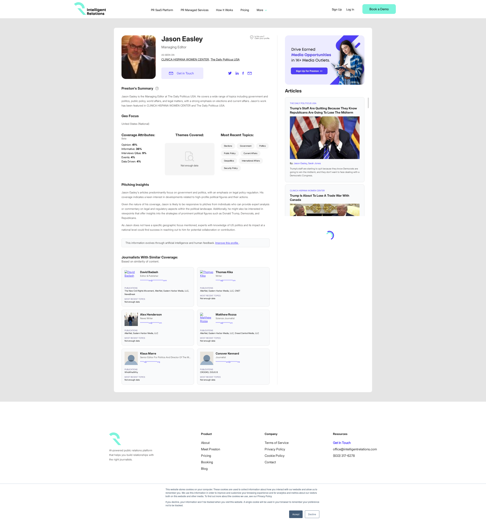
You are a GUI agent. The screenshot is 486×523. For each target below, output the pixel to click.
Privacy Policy (275, 449)
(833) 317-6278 (344, 456)
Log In (350, 9)
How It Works (224, 10)
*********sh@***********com (153, 280)
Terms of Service (277, 443)
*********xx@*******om (151, 323)
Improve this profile (227, 242)
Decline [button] (312, 514)
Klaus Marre (148, 353)
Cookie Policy (275, 456)
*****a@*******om (224, 323)
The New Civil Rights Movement (139, 290)
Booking (207, 462)
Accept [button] (295, 514)
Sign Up (337, 9)
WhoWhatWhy (131, 372)
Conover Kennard (227, 353)
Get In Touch (342, 443)
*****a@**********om (225, 280)
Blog (204, 469)
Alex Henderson (151, 314)
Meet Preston (210, 449)
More (260, 10)
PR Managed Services (194, 10)
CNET (237, 290)
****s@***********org (150, 362)
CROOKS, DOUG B (209, 372)
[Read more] (325, 137)
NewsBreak (130, 294)
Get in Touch (185, 73)
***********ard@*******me (228, 362)
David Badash (149, 272)
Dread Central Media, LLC (247, 333)
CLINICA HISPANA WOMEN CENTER (185, 59)
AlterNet (158, 290)
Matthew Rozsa (226, 314)
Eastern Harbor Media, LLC (176, 290)
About (205, 443)
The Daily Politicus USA (225, 59)
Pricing (245, 10)
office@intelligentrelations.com (355, 449)
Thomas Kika (224, 272)
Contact (270, 462)
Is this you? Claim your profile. (262, 37)
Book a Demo (379, 9)
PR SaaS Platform (162, 10)
